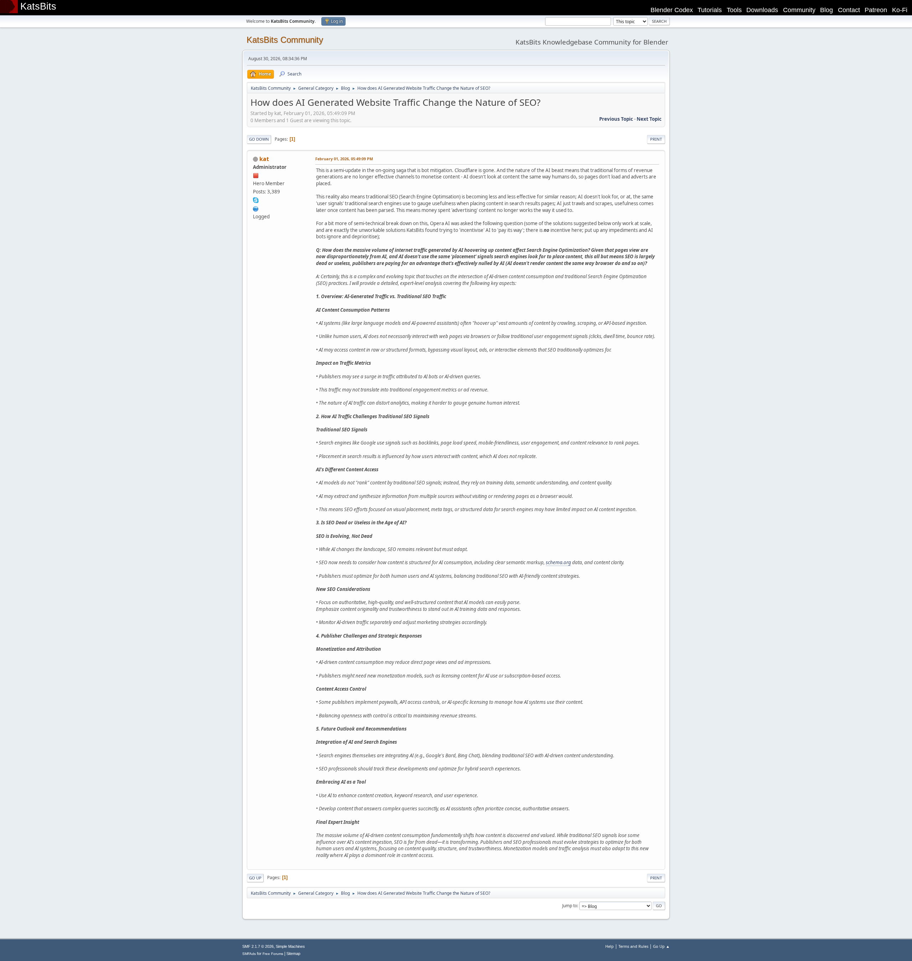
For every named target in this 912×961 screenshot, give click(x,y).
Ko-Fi (899, 10)
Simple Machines (290, 946)
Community (799, 10)
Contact (849, 10)
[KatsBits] (256, 208)
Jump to (569, 906)
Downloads (762, 10)
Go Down (259, 139)
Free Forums (273, 954)
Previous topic (616, 119)
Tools (734, 10)
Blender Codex (672, 10)
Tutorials (710, 10)
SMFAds (249, 954)
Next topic (649, 119)
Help (609, 946)
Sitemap (293, 953)
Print (656, 139)
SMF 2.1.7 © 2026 (258, 946)
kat (264, 159)
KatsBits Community (285, 40)
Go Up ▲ (661, 946)
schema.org (558, 562)
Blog (826, 10)
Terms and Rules (633, 946)
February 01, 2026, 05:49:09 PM (344, 158)
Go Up (255, 878)
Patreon (876, 10)
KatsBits (38, 6)
